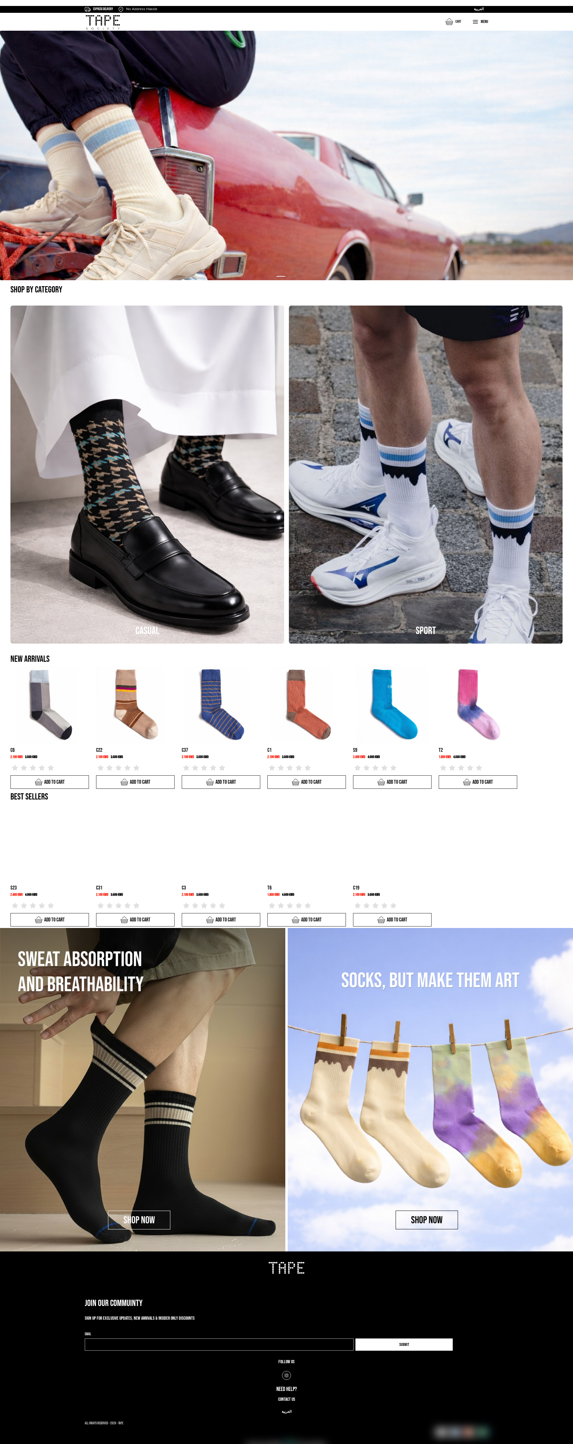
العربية (479, 9)
